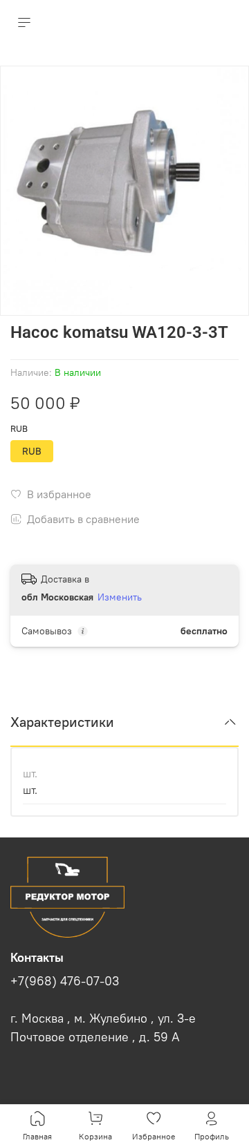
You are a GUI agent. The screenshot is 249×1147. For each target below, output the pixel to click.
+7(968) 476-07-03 (64, 981)
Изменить (120, 597)
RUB (19, 429)
